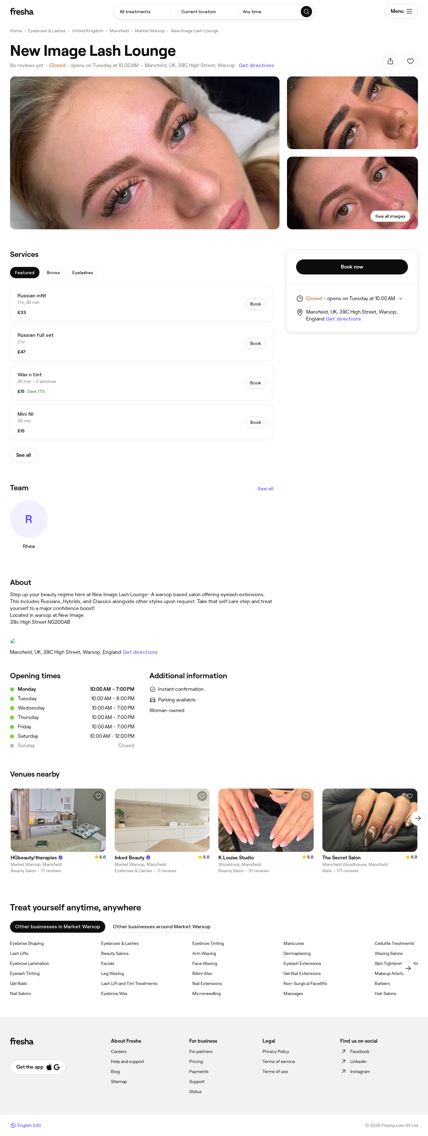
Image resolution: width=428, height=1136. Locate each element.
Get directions (256, 65)
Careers (119, 1051)
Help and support (127, 1061)
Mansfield (119, 30)
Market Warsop (150, 30)
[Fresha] (22, 11)
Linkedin (358, 1061)
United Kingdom (87, 30)
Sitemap (119, 1081)
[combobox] (145, 11)
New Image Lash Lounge (194, 30)
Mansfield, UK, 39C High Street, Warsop (190, 65)
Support (197, 1081)
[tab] (24, 272)
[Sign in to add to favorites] (410, 61)
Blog (115, 1071)
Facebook (359, 1051)
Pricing (196, 1061)
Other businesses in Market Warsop (57, 926)
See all (266, 488)
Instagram (360, 1071)
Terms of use (275, 1071)
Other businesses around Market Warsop (162, 926)
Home (16, 30)
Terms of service (279, 1061)
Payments (199, 1071)
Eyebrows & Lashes (47, 30)
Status (195, 1091)
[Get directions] (142, 641)
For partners (201, 1051)
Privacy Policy (276, 1051)
